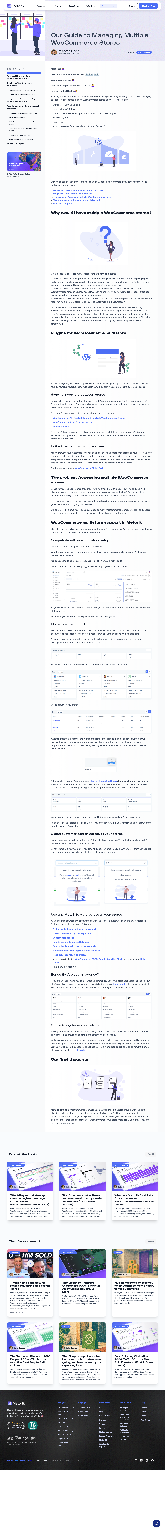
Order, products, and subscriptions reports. (75, 929)
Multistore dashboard (17, 117)
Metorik (88, 6)
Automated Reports (65, 1408)
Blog (101, 1412)
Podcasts (15, 1253)
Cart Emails (83, 1416)
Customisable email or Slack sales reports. (75, 946)
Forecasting (62, 1426)
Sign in (132, 6)
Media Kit (103, 1440)
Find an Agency (105, 1432)
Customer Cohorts (65, 1418)
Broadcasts (83, 1412)
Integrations (73, 6)
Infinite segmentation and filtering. (71, 941)
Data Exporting (63, 1422)
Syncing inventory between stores (22, 90)
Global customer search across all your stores (23, 123)
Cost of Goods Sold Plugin (103, 780)
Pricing (57, 6)
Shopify (118, 1253)
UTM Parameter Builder (126, 1438)
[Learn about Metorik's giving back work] (33, 1425)
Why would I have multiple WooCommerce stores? (18, 77)
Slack (119, 959)
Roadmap (145, 1416)
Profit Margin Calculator (125, 1424)
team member (120, 984)
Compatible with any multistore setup (23, 113)
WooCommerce (144, 52)
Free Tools (125, 1403)
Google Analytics (107, 959)
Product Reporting (65, 1430)
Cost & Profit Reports (62, 1413)
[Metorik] (16, 6)
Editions (102, 1420)
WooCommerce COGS (86, 959)
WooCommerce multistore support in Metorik (23, 107)
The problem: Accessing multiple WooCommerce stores (22, 100)
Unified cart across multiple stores (22, 94)
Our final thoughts (15, 143)
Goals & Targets (64, 1434)
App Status (145, 1420)
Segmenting (62, 1438)
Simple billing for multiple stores (21, 139)
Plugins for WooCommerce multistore (19, 84)
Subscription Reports (62, 1443)
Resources (106, 6)
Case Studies (104, 1416)
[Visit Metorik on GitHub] (152, 1460)
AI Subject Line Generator (126, 1409)
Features (41, 6)
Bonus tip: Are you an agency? (20, 135)
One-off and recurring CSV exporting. (72, 933)
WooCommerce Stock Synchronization (73, 422)
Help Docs (145, 1412)
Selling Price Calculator (125, 1431)
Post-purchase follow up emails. (69, 954)
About (101, 1408)
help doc (81, 1050)
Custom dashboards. (63, 937)
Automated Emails (86, 1408)
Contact (144, 1408)
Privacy (45, 1460)
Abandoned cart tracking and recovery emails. (76, 950)
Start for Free (148, 6)
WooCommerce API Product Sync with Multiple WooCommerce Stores (89, 417)
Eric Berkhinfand (69, 51)
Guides (102, 1424)
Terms (37, 1460)
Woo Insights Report (104, 1445)
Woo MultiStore (61, 426)
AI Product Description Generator (125, 1417)
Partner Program (106, 1436)
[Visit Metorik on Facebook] (147, 1460)
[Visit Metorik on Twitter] (136, 1460)
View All (151, 1154)
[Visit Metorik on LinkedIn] (141, 1460)
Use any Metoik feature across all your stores (23, 129)
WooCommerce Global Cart (89, 468)
